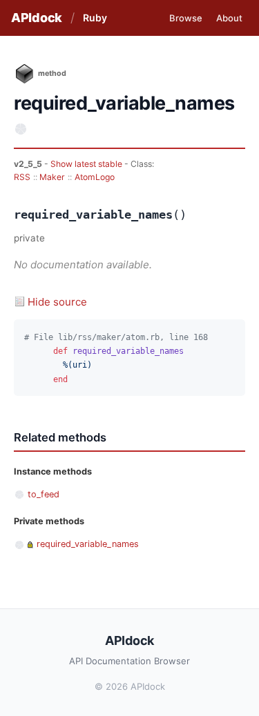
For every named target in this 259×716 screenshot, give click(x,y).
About (229, 17)
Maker (52, 177)
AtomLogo (95, 177)
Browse (185, 17)
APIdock (36, 17)
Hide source (57, 301)
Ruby (95, 17)
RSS (22, 177)
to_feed (43, 494)
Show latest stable (87, 164)
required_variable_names (88, 544)
